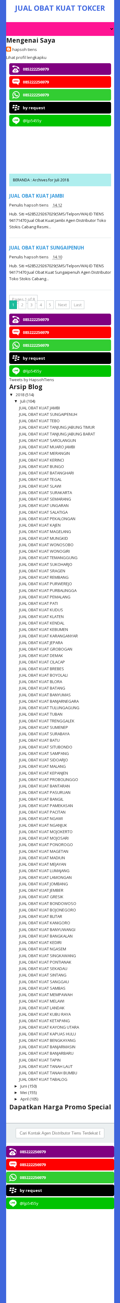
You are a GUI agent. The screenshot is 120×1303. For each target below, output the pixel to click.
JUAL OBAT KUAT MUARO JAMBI (47, 447)
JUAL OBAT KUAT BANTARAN (44, 786)
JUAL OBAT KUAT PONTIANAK (45, 962)
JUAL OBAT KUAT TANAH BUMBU (48, 1073)
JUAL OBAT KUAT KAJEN (40, 525)
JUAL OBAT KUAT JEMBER (41, 890)
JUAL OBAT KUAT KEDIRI (40, 942)
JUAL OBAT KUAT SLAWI (40, 486)
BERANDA (22, 180)
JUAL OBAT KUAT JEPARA (41, 642)
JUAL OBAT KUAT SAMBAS (42, 988)
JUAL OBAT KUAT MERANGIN (44, 453)
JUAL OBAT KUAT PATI (38, 603)
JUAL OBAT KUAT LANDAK (42, 1008)
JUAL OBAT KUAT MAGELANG (45, 531)
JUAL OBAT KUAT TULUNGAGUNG (49, 707)
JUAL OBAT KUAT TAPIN (40, 1060)
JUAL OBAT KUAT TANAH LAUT (46, 1066)
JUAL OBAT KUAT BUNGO (41, 466)
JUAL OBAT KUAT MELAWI (41, 1001)
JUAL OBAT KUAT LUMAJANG (44, 870)
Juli (23, 401)
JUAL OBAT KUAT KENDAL (41, 623)
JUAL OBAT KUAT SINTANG (42, 975)
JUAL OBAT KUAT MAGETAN (43, 851)
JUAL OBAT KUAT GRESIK (41, 896)
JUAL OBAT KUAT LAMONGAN (45, 877)
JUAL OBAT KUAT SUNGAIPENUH (46, 247)
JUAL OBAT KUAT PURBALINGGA (48, 590)
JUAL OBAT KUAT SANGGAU (44, 981)
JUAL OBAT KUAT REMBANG (44, 577)
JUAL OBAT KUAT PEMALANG (44, 597)
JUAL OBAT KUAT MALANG (42, 766)
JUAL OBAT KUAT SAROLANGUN (47, 440)
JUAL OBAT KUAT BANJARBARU (46, 1053)
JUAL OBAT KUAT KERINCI (41, 460)
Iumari (71, 1295)
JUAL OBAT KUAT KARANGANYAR (48, 636)
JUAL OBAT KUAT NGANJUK (43, 825)
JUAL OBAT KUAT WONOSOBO (46, 544)
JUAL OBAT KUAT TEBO (39, 420)
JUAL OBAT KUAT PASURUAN (44, 792)
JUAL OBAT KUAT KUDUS (41, 610)
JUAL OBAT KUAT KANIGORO (44, 923)
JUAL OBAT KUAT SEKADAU (43, 968)
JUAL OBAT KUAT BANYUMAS (45, 695)
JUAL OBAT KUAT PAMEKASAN (46, 805)
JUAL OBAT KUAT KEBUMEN (43, 629)
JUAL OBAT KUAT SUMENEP (43, 727)
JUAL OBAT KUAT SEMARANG (45, 499)
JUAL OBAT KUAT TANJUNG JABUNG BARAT (57, 434)
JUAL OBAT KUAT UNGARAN (44, 505)
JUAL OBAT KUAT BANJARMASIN (47, 1047)
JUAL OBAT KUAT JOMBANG (43, 884)
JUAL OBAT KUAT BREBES (41, 668)
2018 (20, 394)
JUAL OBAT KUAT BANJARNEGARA (49, 701)
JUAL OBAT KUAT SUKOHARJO (45, 564)
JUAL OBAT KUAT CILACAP (42, 662)
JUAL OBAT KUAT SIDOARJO (43, 760)
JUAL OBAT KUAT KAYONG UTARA (49, 1027)
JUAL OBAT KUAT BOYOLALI (43, 675)
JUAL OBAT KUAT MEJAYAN (42, 864)
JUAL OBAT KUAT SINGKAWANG (47, 955)
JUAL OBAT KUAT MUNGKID (43, 538)
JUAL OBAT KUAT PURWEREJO (45, 583)
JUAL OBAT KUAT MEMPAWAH (46, 994)
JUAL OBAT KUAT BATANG (42, 688)
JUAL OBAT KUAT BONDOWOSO (47, 903)
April (25, 1099)
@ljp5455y (32, 120)
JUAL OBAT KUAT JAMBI (36, 195)
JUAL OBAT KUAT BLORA (40, 681)
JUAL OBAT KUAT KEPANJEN (43, 773)
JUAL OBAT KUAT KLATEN (41, 616)
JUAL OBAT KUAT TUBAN (40, 714)
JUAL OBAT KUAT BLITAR (40, 916)
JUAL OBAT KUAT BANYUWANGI (47, 929)
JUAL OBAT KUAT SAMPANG (44, 753)
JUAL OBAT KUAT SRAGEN (42, 571)
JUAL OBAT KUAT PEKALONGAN (47, 518)
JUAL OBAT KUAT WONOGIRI (44, 551)
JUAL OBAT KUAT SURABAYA (44, 734)
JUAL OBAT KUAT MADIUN (42, 857)
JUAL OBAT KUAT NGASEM (42, 949)
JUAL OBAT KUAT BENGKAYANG (47, 1040)
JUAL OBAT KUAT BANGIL (41, 799)
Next (62, 304)
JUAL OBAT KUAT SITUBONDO (45, 747)
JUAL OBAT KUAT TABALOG (43, 1079)
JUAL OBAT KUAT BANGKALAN (46, 936)
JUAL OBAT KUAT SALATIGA (43, 512)
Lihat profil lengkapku (26, 57)
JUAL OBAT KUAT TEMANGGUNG (48, 557)
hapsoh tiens (24, 49)
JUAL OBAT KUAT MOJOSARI (44, 838)
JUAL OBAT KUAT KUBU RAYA (45, 1014)
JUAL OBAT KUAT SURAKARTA (45, 492)
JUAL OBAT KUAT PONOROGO (46, 844)
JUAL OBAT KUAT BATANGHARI (46, 473)
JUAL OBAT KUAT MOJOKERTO (46, 831)
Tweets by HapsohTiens (31, 379)
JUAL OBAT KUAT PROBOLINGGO (48, 779)
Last (78, 304)
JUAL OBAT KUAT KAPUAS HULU (47, 1034)
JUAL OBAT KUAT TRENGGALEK (46, 721)
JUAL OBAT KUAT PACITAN (42, 812)
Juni (24, 1086)
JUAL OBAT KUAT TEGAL (40, 479)
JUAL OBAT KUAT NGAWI (41, 818)
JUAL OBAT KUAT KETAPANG (44, 1020)
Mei (24, 1092)
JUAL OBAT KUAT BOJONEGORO (47, 910)
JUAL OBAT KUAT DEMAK (41, 655)
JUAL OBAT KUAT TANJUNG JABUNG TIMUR (57, 427)
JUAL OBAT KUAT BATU (39, 740)
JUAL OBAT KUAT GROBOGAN (45, 649)
